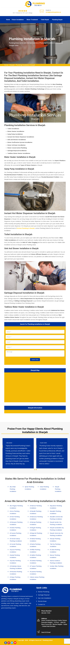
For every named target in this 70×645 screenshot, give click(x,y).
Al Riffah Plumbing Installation (35, 551)
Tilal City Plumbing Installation (55, 545)
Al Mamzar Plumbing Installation (36, 507)
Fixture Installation (18, 19)
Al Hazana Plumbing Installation (15, 534)
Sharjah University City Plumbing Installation (56, 534)
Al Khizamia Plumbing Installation (16, 573)
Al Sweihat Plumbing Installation (35, 562)
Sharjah (12, 65)
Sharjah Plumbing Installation (58, 489)
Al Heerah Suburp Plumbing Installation (16, 540)
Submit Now (35, 359)
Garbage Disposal (43, 595)
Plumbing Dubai (48, 640)
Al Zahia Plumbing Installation (55, 551)
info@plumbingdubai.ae (53, 12)
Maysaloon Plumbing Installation (56, 507)
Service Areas (42, 601)
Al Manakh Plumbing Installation (35, 512)
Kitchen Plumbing (43, 592)
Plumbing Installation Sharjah (25, 65)
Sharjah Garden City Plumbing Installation (56, 523)
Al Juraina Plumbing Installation (15, 562)
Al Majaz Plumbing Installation (15, 578)
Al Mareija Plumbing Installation (35, 523)
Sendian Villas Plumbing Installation (56, 567)
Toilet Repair (45, 19)
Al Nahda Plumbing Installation (35, 540)
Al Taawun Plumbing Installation (35, 567)
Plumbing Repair (57, 19)
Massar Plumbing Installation (55, 556)
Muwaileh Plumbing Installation (55, 512)
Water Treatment (32, 19)
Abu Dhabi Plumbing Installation (13, 489)
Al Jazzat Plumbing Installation (15, 551)
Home (8, 19)
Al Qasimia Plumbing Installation (36, 573)
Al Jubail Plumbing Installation (15, 556)
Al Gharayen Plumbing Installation (16, 523)
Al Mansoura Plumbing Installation (36, 518)
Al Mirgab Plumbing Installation (35, 529)
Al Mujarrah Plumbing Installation (36, 534)
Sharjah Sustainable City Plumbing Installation (57, 529)
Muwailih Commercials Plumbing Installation (56, 518)
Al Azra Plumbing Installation (14, 512)
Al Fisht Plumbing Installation (15, 518)
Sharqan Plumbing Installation (55, 540)
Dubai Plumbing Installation (44, 488)
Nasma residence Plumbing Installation (56, 562)
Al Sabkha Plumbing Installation (35, 556)
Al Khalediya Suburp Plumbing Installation (16, 567)
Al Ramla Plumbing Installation (35, 545)
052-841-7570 (45, 613)
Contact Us (41, 604)
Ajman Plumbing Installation (29, 488)
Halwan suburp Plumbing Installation (37, 578)
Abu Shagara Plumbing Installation (16, 507)
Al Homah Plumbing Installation (15, 545)
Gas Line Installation (44, 598)
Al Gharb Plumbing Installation (15, 529)
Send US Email (45, 632)
